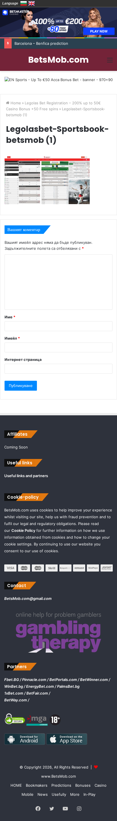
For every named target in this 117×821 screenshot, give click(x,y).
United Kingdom (31, 3)
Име (10, 317)
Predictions (61, 785)
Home (15, 103)
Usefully (59, 794)
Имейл (12, 338)
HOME (16, 785)
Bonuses (83, 785)
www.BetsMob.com (58, 776)
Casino (100, 785)
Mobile (28, 794)
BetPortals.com (63, 679)
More (75, 794)
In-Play (89, 794)
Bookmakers (36, 785)
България (23, 3)
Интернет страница (23, 359)
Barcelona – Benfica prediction (41, 43)
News (42, 794)
